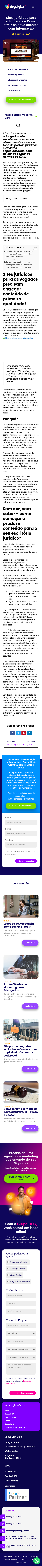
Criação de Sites (13, 1442)
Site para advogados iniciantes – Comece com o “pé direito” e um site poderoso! (20, 1050)
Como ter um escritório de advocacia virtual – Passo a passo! (21, 1112)
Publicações (10, 1471)
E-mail (8, 829)
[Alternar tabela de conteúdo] (34, 248)
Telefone (9, 840)
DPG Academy (11, 1480)
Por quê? (12, 259)
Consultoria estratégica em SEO (20, 1446)
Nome (8, 817)
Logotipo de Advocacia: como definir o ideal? (19, 925)
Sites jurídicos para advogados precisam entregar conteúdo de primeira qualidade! (19, 254)
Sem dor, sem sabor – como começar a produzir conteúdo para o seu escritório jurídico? (19, 265)
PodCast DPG (11, 1476)
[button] (33, 7)
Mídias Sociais (16, 1275)
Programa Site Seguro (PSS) (13, 1456)
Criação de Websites (19, 1262)
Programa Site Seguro (20, 1281)
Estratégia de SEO (18, 1268)
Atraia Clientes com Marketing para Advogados (16, 987)
